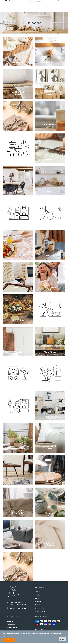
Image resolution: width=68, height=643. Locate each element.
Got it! (9, 640)
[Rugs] (18, 470)
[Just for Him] (18, 309)
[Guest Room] (18, 245)
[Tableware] (50, 502)
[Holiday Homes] (18, 277)
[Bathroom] (50, 51)
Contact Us (39, 595)
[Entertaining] (50, 212)
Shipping (38, 601)
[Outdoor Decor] (18, 438)
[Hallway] (50, 245)
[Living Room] (50, 341)
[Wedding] (18, 566)
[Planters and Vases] (50, 438)
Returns (38, 605)
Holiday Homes (12, 628)
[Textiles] (18, 534)
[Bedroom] (50, 84)
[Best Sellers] (18, 116)
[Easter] (50, 180)
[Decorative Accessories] (50, 148)
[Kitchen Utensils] (18, 341)
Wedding (10, 621)
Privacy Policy (39, 608)
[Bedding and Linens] (18, 84)
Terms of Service (41, 611)
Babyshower (11, 624)
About (37, 592)
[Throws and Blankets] (50, 534)
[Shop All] (50, 470)
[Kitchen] (50, 309)
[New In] (18, 405)
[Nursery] (50, 405)
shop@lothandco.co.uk (18, 608)
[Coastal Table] (18, 148)
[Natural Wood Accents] (50, 373)
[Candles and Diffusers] (50, 116)
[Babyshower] (18, 51)
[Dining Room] (18, 180)
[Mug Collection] (18, 373)
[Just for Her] (50, 277)
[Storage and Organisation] (18, 502)
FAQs (37, 598)
